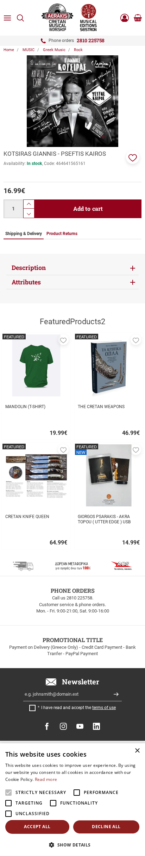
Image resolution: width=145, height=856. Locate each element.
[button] (132, 157)
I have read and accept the (78, 707)
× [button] (137, 750)
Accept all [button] (37, 827)
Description (29, 268)
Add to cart (88, 208)
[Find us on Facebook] (46, 726)
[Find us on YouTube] (80, 726)
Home (9, 50)
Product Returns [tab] (61, 233)
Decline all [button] (106, 827)
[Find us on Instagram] (63, 726)
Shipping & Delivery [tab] (23, 233)
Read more (46, 779)
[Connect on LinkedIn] (96, 726)
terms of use (104, 707)
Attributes (26, 282)
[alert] (72, 799)
